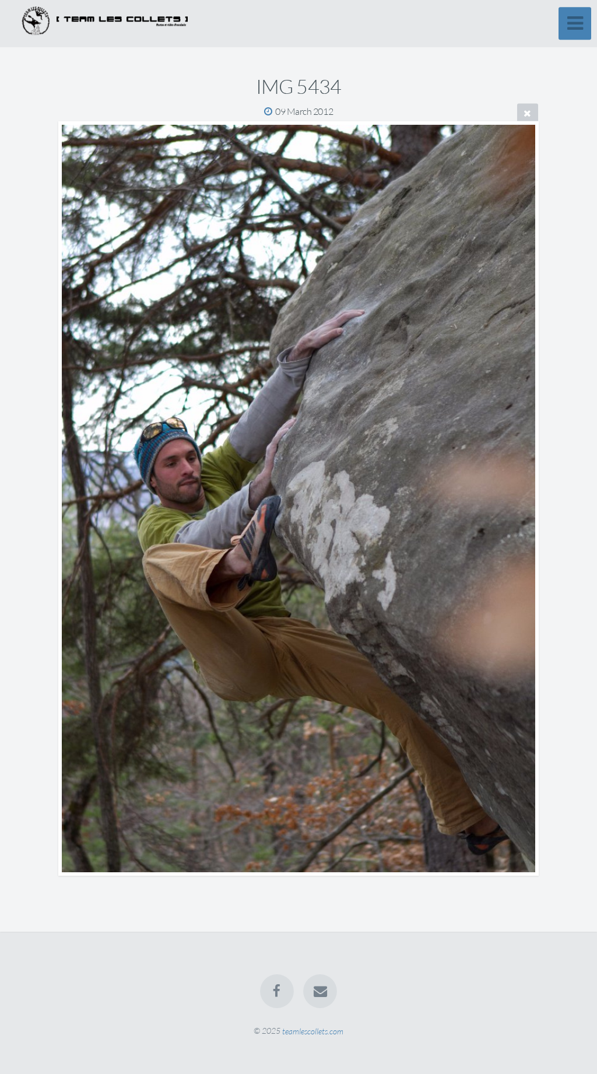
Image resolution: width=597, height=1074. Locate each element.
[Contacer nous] (320, 991)
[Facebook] (277, 991)
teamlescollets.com (312, 1031)
